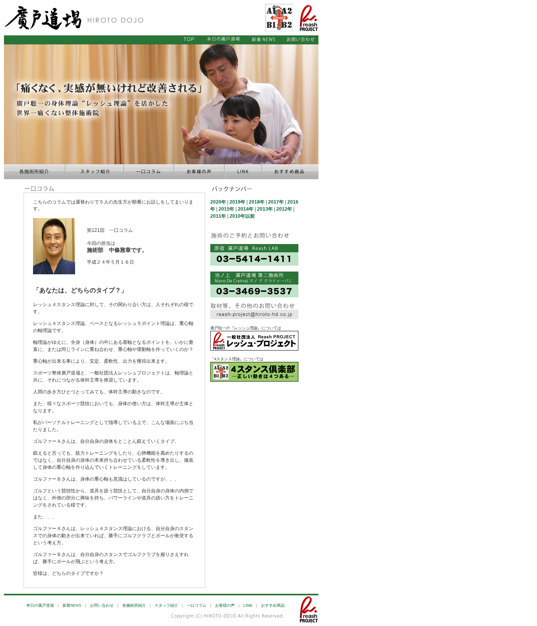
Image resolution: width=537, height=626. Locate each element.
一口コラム (196, 605)
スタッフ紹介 (166, 605)
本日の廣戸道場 (40, 605)
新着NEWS (72, 605)
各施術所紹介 (134, 605)
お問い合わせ (102, 605)
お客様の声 (225, 605)
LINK (247, 605)
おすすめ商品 (273, 605)
